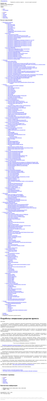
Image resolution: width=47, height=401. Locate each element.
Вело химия (10, 26)
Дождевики (10, 260)
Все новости (5, 314)
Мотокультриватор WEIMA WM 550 (15, 146)
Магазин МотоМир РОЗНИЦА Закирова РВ (17, 95)
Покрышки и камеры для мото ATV (12, 187)
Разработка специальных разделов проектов (11, 345)
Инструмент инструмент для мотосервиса (14, 194)
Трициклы (10, 311)
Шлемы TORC (11, 280)
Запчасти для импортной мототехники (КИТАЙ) (15, 107)
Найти (2, 6)
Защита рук (10, 223)
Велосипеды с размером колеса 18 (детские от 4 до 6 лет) (20, 44)
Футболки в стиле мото (13, 272)
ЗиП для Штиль (11, 93)
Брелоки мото (11, 285)
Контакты (5, 16)
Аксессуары (10, 86)
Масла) (11, 83)
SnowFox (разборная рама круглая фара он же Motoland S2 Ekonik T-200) (23, 162)
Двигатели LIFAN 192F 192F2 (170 (15, 103)
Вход (4, 9)
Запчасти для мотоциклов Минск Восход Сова (17, 155)
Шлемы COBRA (11, 274)
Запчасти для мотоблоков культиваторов (13, 127)
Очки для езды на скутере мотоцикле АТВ (17, 266)
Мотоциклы (10, 307)
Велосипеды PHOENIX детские (14, 55)
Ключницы (10, 294)
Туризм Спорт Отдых (12, 251)
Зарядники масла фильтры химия (12, 177)
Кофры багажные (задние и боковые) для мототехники (19, 225)
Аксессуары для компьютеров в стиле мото (17, 284)
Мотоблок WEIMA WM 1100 (14, 142)
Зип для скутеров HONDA (13, 173)
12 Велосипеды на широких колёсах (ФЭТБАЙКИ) (18, 51)
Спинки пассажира (12, 240)
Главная (4, 12)
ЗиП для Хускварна (12, 91)
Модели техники (11, 254)
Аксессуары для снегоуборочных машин (16, 160)
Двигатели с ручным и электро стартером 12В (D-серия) (19, 68)
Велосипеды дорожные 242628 (14, 37)
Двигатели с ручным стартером (14, 70)
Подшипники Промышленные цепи (15, 183)
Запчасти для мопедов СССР (11, 125)
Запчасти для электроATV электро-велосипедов (18, 121)
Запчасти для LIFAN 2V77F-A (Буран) (16, 106)
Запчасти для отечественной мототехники (14, 151)
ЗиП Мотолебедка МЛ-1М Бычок (15, 137)
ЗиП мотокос (10, 94)
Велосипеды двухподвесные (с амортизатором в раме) (19, 36)
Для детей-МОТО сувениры (14, 253)
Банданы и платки (11, 257)
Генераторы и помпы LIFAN (14, 201)
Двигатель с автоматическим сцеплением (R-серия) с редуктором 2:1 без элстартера (25, 74)
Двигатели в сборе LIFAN (10, 61)
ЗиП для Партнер (11, 90)
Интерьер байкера (11, 290)
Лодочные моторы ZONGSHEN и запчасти (17, 124)
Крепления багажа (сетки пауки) (14, 227)
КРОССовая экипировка (13, 262)
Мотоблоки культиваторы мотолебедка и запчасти (15, 302)
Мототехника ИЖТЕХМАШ (9, 202)
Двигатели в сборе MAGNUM (14, 78)
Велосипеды (8, 33)
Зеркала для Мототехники (13, 224)
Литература (10, 230)
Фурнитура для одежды (13, 271)
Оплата (4, 15)
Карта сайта (5, 17)
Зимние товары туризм (10, 248)
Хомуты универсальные (13, 186)
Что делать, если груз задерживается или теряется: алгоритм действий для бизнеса (20, 370)
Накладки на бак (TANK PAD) (14, 233)
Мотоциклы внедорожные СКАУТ (12, 208)
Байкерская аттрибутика (13, 256)
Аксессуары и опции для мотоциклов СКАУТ (17, 210)
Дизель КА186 (11, 135)
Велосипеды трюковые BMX (14, 58)
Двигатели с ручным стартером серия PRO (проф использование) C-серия (23, 71)
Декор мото (10, 221)
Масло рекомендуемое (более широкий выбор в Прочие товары (21, 82)
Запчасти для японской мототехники (13, 170)
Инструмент (5, 193)
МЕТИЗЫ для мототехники (13, 231)
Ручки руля (10, 238)
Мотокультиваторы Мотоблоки (14, 303)
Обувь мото (10, 265)
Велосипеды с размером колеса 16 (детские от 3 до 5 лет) (20, 43)
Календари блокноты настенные (14, 291)
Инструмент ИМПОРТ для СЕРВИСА (16, 195)
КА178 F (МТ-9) (13, 136)
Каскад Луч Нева (11, 138)
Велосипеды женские (12, 38)
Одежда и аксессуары (7, 212)
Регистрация (5, 10)
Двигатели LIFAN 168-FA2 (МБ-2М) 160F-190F (18, 102)
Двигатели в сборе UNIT (13, 80)
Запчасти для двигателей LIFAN (12, 100)
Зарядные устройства (12, 178)
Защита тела (10, 261)
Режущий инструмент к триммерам (15, 97)
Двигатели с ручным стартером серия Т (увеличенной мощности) (21, 72)
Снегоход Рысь (11, 167)
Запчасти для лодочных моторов (12, 122)
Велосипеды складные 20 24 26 (14, 46)
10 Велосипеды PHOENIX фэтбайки (15, 50)
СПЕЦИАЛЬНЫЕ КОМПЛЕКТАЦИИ (16, 211)
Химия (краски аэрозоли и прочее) (15, 185)
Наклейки (10, 234)
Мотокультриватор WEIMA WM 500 (15, 144)
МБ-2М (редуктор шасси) (13, 141)
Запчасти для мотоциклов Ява (14, 157)
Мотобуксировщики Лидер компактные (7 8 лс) (18, 205)
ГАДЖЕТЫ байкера (12, 286)
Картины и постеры (12, 293)
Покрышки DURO (12, 188)
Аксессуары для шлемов (13, 217)
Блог (4, 13)
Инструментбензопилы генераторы (12, 198)
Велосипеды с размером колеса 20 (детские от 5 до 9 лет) (20, 45)
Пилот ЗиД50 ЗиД (11, 126)
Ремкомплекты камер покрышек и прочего (17, 31)
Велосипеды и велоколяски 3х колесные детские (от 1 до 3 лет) (21, 40)
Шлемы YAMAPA (11, 282)
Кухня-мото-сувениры (12, 295)
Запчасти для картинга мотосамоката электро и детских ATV (18, 117)
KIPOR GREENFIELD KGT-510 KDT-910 (16, 130)
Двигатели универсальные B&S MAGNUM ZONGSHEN (17, 77)
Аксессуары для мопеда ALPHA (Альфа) (16, 216)
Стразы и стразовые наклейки (14, 241)
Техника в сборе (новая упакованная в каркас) (17, 310)
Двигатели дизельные (12, 62)
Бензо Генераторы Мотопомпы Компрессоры (17, 200)
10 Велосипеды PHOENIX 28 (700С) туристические (19, 48)
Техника (4, 301)
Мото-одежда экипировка (10, 255)
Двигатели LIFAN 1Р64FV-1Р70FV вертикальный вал (19, 105)
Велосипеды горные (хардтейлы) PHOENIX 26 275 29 (19, 57)
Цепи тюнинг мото (12, 115)
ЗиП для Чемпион (11, 92)
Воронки (10, 220)
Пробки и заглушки (12, 237)
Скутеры (10, 308)
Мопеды (9, 306)
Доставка (5, 14)
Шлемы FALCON (11, 275)
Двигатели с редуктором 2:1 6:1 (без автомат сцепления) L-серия (21, 66)
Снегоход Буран (11, 166)
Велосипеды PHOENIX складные (15, 56)
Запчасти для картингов (13, 118)
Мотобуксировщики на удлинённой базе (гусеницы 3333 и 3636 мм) (22, 207)
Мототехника (8, 304)
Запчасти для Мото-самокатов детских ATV (17, 120)
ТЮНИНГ (10, 243)
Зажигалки (10, 287)
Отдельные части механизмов (14, 96)
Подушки (10, 297)
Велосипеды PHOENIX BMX (14, 52)
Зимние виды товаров (12, 250)
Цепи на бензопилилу (12, 98)
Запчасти (5, 84)
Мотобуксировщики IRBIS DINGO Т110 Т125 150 (18, 164)
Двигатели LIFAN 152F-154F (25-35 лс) (16, 101)
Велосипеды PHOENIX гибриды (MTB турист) (18, 53)
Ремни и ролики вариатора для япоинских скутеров (18, 176)
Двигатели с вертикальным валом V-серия (17, 65)
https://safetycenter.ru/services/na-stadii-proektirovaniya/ (23, 364)
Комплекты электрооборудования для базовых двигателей (20, 76)
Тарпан (9, 150)
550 (11, 145)
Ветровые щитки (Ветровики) (14, 218)
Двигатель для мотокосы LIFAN (14, 73)
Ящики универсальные (13, 247)
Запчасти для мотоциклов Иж (14, 154)
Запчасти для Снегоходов (10, 161)
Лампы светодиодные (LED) (14, 180)
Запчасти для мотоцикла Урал (14, 153)
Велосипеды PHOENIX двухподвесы (15, 54)
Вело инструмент (11, 25)
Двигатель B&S (11, 132)
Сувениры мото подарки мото (11, 283)
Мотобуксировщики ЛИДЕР (11, 203)
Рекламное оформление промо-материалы (16, 298)
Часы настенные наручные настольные (16, 300)
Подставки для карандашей (13, 296)
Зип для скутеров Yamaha (13, 175)
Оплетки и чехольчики (12, 235)
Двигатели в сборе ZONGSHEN (14, 81)
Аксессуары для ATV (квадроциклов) (16, 215)
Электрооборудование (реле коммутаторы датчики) (18, 116)
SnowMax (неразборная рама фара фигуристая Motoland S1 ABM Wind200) (23, 163)
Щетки (9, 246)
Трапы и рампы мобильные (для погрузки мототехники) (19, 242)
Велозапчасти (8, 23)
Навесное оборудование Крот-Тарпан (16, 148)
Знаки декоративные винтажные (14, 288)
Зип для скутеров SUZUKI (13, 174)
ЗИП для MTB (11, 30)
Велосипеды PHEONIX (10, 47)
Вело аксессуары (11, 24)
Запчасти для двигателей (13, 108)
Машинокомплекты (12, 305)
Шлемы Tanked (11, 278)
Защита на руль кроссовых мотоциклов (16, 222)
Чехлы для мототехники (13, 244)
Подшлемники (11, 268)
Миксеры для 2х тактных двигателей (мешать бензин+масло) (20, 232)
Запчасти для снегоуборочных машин (13, 158)
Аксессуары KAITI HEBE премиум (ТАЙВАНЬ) (18, 214)
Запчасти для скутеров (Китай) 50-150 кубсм (17, 113)
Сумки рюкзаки (11, 270)
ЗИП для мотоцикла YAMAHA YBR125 (16, 172)
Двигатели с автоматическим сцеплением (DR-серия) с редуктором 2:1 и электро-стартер (26, 64)
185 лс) (11, 104)
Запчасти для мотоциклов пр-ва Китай (16, 112)
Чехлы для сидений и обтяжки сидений (16, 245)
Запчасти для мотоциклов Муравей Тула (16, 156)
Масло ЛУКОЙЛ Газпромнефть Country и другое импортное (20, 181)
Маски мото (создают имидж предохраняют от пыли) (19, 264)
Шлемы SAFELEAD (12, 276)
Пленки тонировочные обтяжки (14, 236)
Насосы (9, 182)
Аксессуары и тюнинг (10, 213)
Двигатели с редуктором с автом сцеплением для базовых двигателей (22, 67)
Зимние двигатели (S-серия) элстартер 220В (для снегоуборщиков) (22, 75)
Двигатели (5, 60)
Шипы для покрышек (12, 192)
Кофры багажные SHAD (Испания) (15, 226)
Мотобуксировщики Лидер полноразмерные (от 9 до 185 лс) (20, 206)
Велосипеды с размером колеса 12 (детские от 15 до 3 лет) (20, 41)
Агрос (9, 131)
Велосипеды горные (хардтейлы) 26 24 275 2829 (18, 35)
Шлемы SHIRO (11, 277)
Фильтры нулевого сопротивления (15, 184)
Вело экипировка (11, 27)
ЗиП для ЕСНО (11, 88)
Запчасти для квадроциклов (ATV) (15, 110)
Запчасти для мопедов (12, 111)
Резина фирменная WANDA (14, 190)
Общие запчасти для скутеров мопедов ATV (17, 114)
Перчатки (10, 267)
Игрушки (7, 252)
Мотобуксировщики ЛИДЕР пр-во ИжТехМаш (17, 165)
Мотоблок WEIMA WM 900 (13, 143)
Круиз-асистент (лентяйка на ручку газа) (16, 228)
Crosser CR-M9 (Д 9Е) (12, 128)
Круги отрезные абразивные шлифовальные (17, 196)
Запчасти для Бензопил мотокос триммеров (14, 85)
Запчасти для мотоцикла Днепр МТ (15, 152)
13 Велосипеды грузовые (13, 34)
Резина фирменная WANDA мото (15, 191)
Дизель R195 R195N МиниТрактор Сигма (16, 134)
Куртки (9, 263)
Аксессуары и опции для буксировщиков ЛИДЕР (18, 204)
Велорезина (10, 28)
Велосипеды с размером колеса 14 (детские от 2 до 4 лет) (20, 42)
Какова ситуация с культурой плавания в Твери (13, 369)
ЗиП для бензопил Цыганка (13, 87)
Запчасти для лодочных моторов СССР (16, 123)
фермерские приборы (12, 197)
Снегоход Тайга (11, 168)
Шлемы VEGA (11, 281)
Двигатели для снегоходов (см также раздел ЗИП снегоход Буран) (21, 63)
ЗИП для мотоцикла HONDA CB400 (15, 171)
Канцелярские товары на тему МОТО (16, 292)
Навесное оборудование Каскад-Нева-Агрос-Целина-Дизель (20, 147)
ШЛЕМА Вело (11, 32)
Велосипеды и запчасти (8, 22)
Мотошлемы (8, 273)
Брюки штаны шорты (12, 258)
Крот (9, 140)
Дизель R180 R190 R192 (13, 133)
